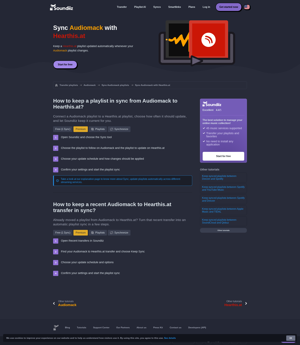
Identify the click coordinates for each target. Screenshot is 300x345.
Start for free (65, 64)
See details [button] (170, 338)
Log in (206, 7)
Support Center (101, 327)
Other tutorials (224, 230)
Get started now (228, 7)
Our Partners (123, 327)
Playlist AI (140, 7)
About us (141, 327)
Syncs (157, 7)
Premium (81, 129)
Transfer (122, 7)
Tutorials (81, 327)
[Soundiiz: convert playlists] (56, 328)
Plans (191, 7)
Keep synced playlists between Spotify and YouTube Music (223, 188)
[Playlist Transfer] (61, 7)
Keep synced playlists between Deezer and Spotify (219, 177)
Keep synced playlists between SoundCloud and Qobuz (219, 221)
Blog (67, 327)
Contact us (175, 327)
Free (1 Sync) (62, 129)
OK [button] (290, 338)
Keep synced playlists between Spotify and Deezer (223, 199)
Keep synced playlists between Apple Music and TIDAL (222, 210)
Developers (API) (197, 327)
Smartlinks (174, 7)
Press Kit (158, 327)
